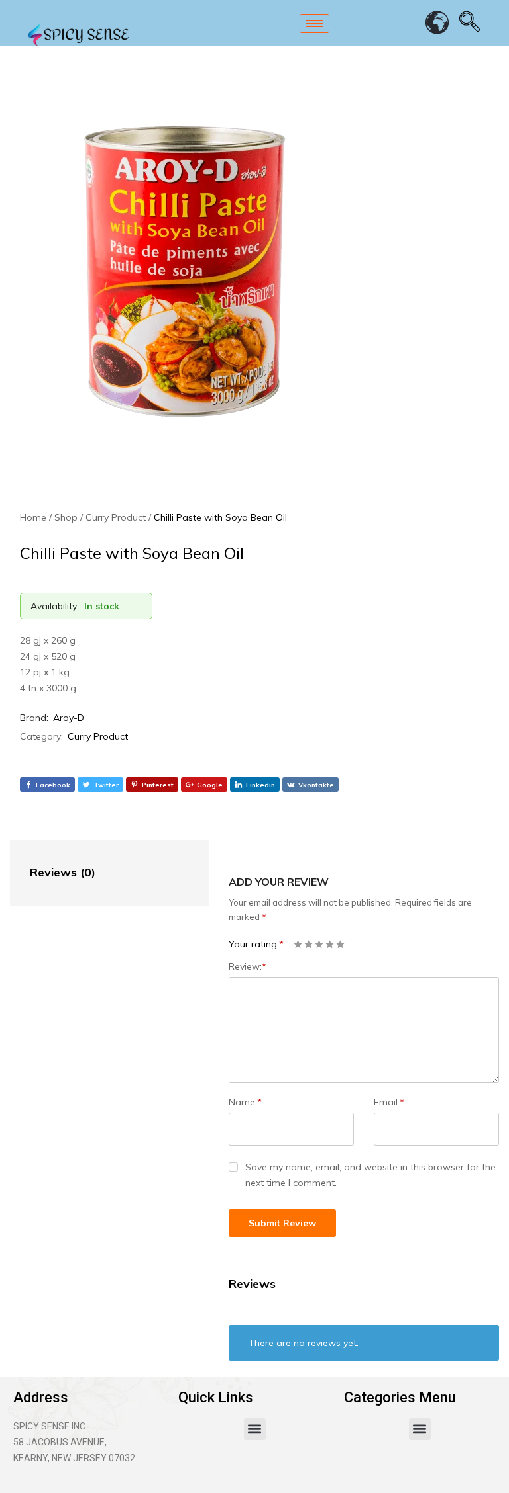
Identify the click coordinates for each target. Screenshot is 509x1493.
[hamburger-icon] (314, 23)
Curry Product (98, 736)
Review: (247, 966)
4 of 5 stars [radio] (330, 944)
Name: (245, 1102)
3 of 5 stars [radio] (319, 944)
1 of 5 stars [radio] (298, 944)
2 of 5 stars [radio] (308, 944)
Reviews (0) (62, 872)
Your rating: (256, 944)
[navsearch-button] (470, 23)
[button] (255, 1429)
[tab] (96, 873)
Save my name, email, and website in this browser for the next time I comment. (370, 1175)
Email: (389, 1102)
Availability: (54, 606)
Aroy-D (68, 718)
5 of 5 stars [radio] (340, 944)
